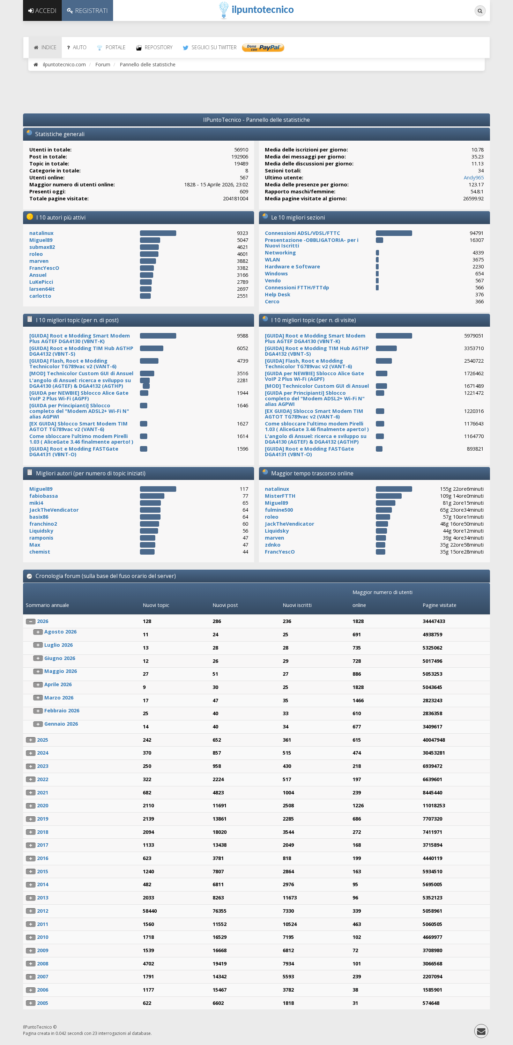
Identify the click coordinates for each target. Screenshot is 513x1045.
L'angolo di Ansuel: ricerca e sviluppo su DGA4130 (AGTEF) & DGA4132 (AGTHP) (80, 383)
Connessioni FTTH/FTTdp (297, 287)
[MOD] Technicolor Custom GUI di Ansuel (81, 373)
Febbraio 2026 (61, 710)
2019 (42, 818)
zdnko (273, 544)
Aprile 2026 (58, 684)
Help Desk (277, 294)
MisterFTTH (280, 495)
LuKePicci (41, 282)
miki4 (36, 502)
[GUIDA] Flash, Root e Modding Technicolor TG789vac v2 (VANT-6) (73, 363)
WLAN (272, 259)
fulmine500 (279, 509)
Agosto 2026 (60, 631)
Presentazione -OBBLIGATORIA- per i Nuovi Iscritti (311, 243)
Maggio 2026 (60, 671)
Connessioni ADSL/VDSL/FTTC (302, 233)
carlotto (40, 295)
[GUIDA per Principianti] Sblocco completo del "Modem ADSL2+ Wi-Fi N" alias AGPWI (79, 411)
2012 (42, 910)
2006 (42, 989)
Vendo (273, 280)
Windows (276, 273)
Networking (280, 252)
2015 (42, 871)
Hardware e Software (292, 266)
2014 (42, 884)
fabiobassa (43, 495)
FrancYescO (44, 268)
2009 (42, 950)
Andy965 (474, 177)
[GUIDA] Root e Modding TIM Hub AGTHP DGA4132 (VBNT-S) (81, 351)
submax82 (42, 247)
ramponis (41, 537)
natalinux (41, 233)
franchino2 (43, 523)
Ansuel (37, 275)
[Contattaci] (481, 1033)
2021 (42, 792)
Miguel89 (40, 240)
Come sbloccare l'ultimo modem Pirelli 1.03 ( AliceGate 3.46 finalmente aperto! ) (81, 439)
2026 (42, 621)
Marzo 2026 (58, 697)
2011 (42, 924)
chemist (39, 551)
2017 (42, 845)
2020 (42, 805)
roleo (36, 254)
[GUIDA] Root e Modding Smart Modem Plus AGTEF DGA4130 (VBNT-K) (79, 338)
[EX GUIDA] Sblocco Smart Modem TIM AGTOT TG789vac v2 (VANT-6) (78, 426)
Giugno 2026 (59, 658)
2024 (42, 752)
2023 (42, 766)
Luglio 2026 (58, 645)
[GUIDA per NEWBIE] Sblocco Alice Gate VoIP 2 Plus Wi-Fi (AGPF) (78, 396)
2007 (42, 976)
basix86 (38, 516)
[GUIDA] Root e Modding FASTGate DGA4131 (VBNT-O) (73, 451)
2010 (42, 937)
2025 (42, 739)
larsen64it (42, 289)
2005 (42, 1003)
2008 (42, 963)
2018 (42, 832)
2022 (42, 779)
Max (34, 544)
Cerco (272, 301)
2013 (42, 897)
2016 (42, 858)
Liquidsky (41, 530)
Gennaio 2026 (61, 723)
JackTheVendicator (54, 509)
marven (39, 261)
